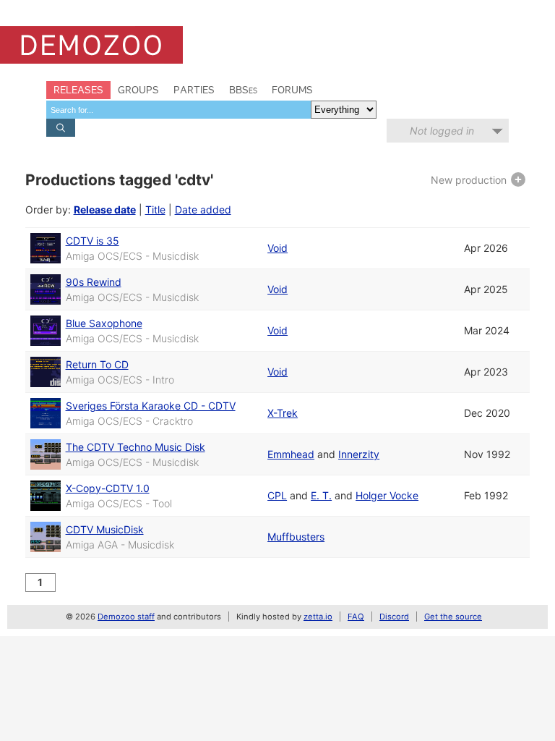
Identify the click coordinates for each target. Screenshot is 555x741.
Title (155, 209)
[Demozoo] (91, 45)
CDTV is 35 (92, 240)
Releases (78, 89)
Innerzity (358, 454)
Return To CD (97, 364)
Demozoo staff (126, 616)
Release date (105, 209)
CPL (277, 495)
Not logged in (442, 130)
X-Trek (282, 413)
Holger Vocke (387, 495)
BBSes (243, 89)
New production (470, 180)
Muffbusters (295, 536)
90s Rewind (93, 282)
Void (277, 248)
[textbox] (178, 110)
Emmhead (290, 454)
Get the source (453, 616)
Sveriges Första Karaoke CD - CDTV (151, 405)
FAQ (356, 616)
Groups (138, 89)
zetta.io (318, 616)
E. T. (321, 495)
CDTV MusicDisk (105, 529)
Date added (203, 209)
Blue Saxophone (104, 323)
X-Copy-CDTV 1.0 (108, 488)
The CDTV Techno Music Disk (135, 447)
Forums (292, 89)
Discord (394, 616)
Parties (194, 89)
